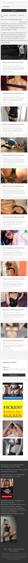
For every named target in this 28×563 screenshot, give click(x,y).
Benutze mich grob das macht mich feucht (15, 124)
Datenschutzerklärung (18, 549)
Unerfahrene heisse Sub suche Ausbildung (15, 217)
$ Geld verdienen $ (14, 551)
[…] (21, 131)
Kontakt (10, 549)
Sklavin (11, 65)
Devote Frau (6, 65)
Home (5, 549)
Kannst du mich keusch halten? (9, 508)
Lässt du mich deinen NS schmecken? (13, 340)
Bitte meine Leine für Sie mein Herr (13, 62)
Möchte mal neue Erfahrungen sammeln (14, 186)
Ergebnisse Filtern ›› (14, 375)
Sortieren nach (6, 367)
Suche (14, 10)
